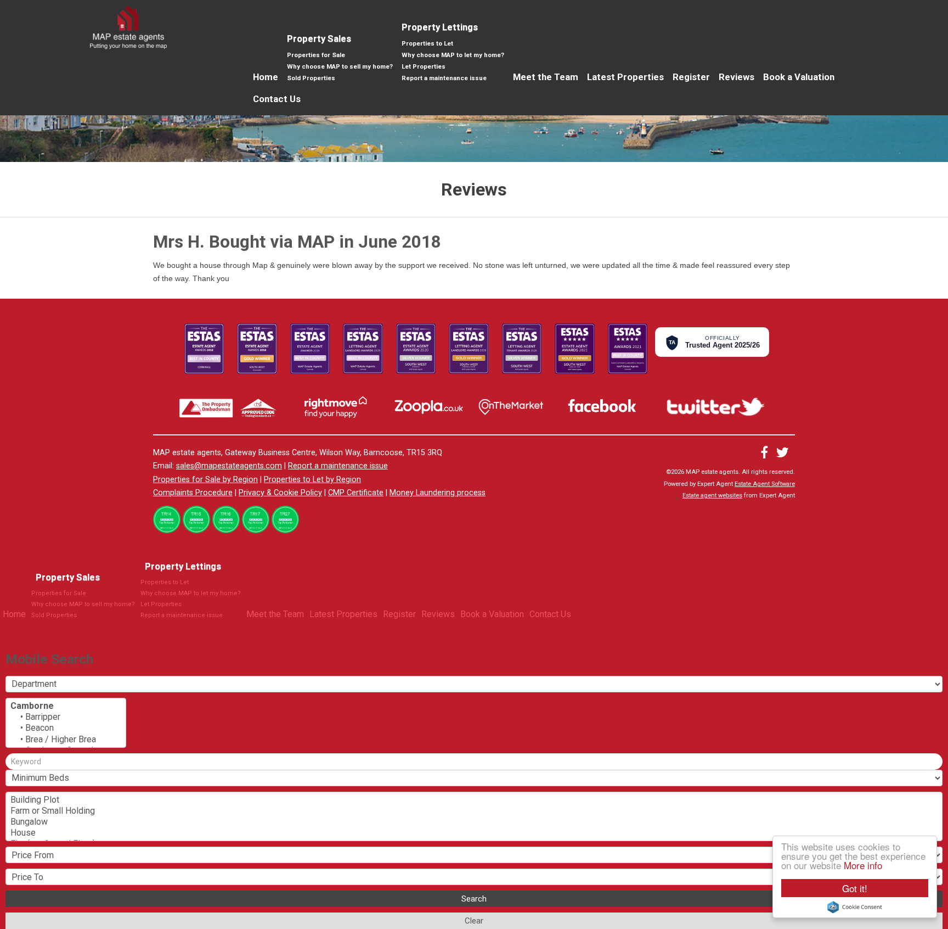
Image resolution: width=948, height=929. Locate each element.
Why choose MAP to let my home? (453, 55)
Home (265, 76)
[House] (474, 832)
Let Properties (423, 66)
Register (691, 76)
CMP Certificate (355, 492)
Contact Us (277, 98)
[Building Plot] (474, 799)
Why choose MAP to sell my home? (340, 66)
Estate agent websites (712, 495)
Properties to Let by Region (312, 479)
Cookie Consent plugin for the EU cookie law (854, 907)
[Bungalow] (474, 821)
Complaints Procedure (193, 492)
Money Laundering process (438, 492)
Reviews (736, 76)
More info (863, 865)
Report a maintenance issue (444, 78)
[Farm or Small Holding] (474, 810)
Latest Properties (625, 76)
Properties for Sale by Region (205, 479)
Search (474, 899)
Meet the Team (545, 76)
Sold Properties (311, 78)
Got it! (854, 888)
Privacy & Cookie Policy (280, 492)
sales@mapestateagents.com (229, 466)
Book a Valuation (798, 76)
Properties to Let (427, 43)
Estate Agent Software (765, 484)
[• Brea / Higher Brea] (65, 739)
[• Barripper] (65, 717)
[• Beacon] (65, 728)
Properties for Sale (316, 55)
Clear (474, 921)
